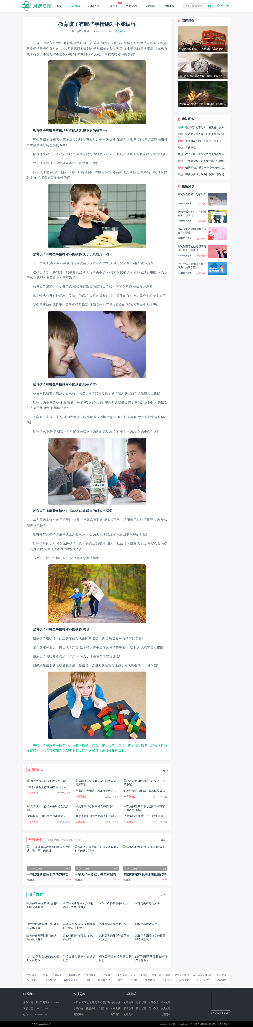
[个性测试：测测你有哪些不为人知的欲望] (217, 263)
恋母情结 (221, 980)
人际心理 (153, 1002)
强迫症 (134, 980)
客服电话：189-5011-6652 (36, 1008)
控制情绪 (31, 975)
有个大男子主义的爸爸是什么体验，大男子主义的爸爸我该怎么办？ (206, 154)
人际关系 (184, 980)
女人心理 (105, 975)
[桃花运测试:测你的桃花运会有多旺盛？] (217, 228)
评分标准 (190, 147)
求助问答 (150, 5)
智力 (120, 980)
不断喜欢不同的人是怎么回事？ (203, 140)
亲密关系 (221, 975)
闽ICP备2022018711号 (41, 1024)
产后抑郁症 (91, 975)
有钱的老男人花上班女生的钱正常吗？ (204, 134)
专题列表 (103, 1008)
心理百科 (120, 31)
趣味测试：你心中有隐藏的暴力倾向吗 (192, 213)
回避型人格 (121, 975)
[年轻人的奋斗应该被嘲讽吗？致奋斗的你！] (79, 903)
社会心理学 (203, 980)
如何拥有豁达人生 (146, 924)
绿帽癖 (143, 975)
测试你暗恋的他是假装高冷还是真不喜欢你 (192, 248)
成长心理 (166, 1002)
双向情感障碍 (182, 975)
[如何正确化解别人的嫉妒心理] (79, 935)
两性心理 (141, 1008)
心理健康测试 (73, 975)
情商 (88, 980)
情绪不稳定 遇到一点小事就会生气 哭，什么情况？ (205, 167)
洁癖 (167, 975)
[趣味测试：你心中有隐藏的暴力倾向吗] (217, 211)
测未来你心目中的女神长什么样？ (96, 816)
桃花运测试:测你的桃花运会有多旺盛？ (192, 231)
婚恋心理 (141, 1002)
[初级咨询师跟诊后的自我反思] (115, 935)
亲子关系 (31, 980)
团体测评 (78, 1014)
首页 (59, 5)
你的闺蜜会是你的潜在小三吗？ (46, 787)
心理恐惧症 (50, 980)
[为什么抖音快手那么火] (114, 903)
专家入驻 (115, 1008)
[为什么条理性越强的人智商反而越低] (43, 935)
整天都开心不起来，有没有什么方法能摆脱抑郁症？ (206, 127)
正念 (133, 975)
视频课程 (168, 5)
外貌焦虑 (167, 980)
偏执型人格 (104, 980)
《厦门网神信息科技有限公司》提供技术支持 (209, 1024)
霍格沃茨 (156, 975)
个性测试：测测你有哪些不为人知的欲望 (192, 265)
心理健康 (128, 1002)
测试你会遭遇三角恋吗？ (192, 194)
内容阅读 (75, 5)
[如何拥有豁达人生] (147, 903)
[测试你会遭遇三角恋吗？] (217, 194)
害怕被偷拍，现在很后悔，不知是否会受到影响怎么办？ (206, 174)
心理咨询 (114, 5)
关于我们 (115, 1014)
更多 (163, 771)
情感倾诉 (131, 5)
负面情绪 (150, 980)
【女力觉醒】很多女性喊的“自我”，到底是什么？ (205, 161)
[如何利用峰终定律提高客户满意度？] (151, 935)
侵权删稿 (115, 750)
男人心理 (153, 1008)
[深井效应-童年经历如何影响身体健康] (43, 903)
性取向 (44, 975)
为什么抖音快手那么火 (112, 924)
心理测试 (93, 5)
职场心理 (128, 1008)
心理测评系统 (71, 980)
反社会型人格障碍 (202, 975)
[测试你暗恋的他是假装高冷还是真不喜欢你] (217, 246)
